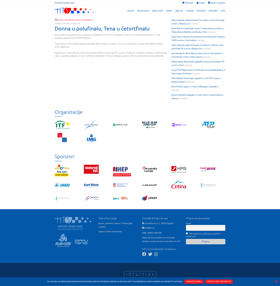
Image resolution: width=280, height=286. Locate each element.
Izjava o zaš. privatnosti (219, 282)
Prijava (201, 2)
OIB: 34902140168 (152, 232)
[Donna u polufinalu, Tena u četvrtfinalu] (74, 19)
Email (188, 223)
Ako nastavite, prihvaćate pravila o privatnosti (203, 234)
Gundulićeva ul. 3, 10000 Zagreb (158, 223)
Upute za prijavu (217, 2)
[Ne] (276, 281)
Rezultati (189, 2)
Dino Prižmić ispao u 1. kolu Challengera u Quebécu (194, 86)
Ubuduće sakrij (193, 282)
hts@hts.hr (150, 227)
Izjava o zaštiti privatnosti (110, 231)
